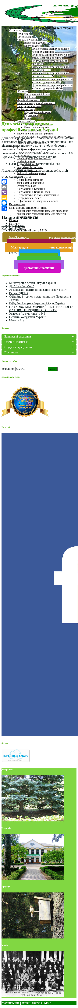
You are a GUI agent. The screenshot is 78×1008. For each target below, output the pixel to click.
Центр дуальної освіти (29, 198)
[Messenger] (39, 203)
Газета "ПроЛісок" (16, 341)
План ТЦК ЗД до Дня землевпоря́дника (34, 163)
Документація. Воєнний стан (33, 192)
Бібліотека (22, 91)
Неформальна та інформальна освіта (37, 201)
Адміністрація (25, 36)
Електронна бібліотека (37, 94)
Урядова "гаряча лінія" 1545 (27, 313)
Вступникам (17, 204)
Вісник (13, 220)
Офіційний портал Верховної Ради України (37, 303)
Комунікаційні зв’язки (30, 167)
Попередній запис (13, 225)
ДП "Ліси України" (21, 286)
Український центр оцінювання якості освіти (38, 289)
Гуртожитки (31, 115)
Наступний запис (13, 228)
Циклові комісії (33, 45)
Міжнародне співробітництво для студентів (41, 214)
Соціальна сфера (26, 109)
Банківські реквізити (17, 336)
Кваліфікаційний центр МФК (28, 230)
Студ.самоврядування (18, 347)
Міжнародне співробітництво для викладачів (42, 210)
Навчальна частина (27, 39)
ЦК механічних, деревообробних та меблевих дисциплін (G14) (52, 87)
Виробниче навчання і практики (35, 133)
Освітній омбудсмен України (27, 317)
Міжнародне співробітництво (28, 207)
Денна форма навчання (30, 179)
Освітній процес (26, 161)
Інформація (23, 33)
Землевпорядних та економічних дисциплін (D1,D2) (50, 74)
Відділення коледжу (35, 42)
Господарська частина (29, 106)
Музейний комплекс (28, 100)
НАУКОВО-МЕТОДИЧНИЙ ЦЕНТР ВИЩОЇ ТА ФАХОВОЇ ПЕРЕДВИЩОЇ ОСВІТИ (41, 308)
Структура (16, 30)
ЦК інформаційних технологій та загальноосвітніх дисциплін (51, 56)
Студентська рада (26, 185)
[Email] (39, 187)
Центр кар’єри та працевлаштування (37, 195)
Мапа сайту (16, 320)
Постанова (11, 352)
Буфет (27, 118)
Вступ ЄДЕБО (18, 293)
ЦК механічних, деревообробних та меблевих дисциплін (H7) (52, 81)
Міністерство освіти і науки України (32, 282)
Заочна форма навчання (30, 182)
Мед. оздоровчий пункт (37, 112)
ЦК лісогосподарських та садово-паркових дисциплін (51, 50)
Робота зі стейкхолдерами (31, 173)
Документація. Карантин (31, 189)
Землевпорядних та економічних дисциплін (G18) (50, 68)
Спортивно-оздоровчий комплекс (36, 103)
